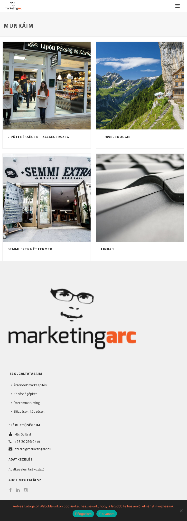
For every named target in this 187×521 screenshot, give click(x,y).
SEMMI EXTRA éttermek (30, 248)
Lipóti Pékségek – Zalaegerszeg (38, 136)
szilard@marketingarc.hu (33, 449)
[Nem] (180, 510)
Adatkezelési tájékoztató (27, 469)
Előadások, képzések (29, 411)
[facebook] (10, 490)
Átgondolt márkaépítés (30, 384)
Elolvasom (106, 514)
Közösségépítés (25, 393)
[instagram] (26, 490)
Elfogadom (83, 514)
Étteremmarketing (27, 402)
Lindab (107, 248)
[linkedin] (18, 490)
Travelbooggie (116, 136)
